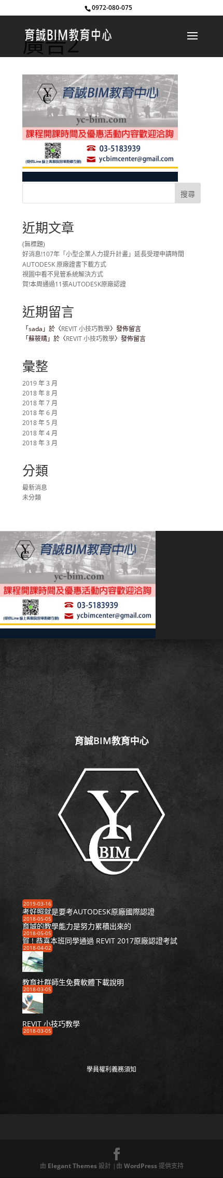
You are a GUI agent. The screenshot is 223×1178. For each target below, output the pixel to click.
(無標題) (33, 244)
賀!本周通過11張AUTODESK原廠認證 (74, 284)
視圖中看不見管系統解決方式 (62, 274)
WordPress (140, 1165)
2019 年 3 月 (40, 383)
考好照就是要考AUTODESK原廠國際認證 (88, 911)
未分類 (31, 497)
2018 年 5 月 (40, 422)
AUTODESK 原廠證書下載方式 (64, 264)
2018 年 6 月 (40, 412)
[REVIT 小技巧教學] (32, 1010)
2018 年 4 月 (40, 433)
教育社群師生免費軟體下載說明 (73, 982)
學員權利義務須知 (111, 1069)
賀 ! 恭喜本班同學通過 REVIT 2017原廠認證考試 (99, 941)
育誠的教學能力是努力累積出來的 (76, 926)
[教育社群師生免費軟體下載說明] (32, 968)
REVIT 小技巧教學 (85, 328)
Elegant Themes (72, 1165)
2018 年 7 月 (40, 403)
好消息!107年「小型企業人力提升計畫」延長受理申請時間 (103, 254)
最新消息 (34, 487)
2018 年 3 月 (40, 443)
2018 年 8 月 (40, 393)
